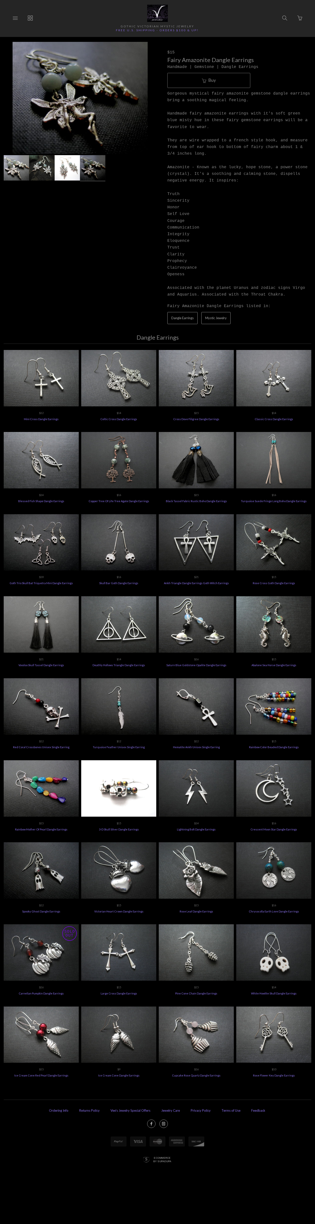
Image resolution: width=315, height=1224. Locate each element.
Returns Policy (89, 1110)
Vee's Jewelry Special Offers (130, 1110)
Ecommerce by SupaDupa (162, 1159)
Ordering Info (58, 1110)
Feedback (258, 1110)
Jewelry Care (170, 1110)
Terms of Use (230, 1110)
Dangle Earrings (182, 318)
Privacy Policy (201, 1110)
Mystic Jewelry (216, 318)
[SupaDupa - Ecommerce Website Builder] (146, 1160)
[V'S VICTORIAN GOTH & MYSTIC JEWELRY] (157, 13)
